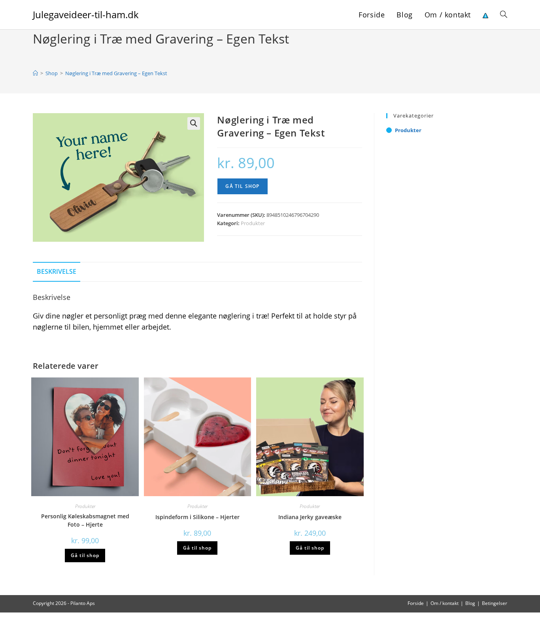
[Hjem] (35, 73)
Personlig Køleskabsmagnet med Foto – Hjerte (85, 520)
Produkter (253, 223)
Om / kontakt (444, 603)
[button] (193, 123)
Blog (470, 603)
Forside (416, 603)
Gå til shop (242, 186)
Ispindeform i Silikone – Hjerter (197, 517)
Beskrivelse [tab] (56, 271)
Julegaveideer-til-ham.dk (86, 14)
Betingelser (494, 603)
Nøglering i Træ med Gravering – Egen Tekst (116, 73)
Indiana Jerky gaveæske (310, 517)
